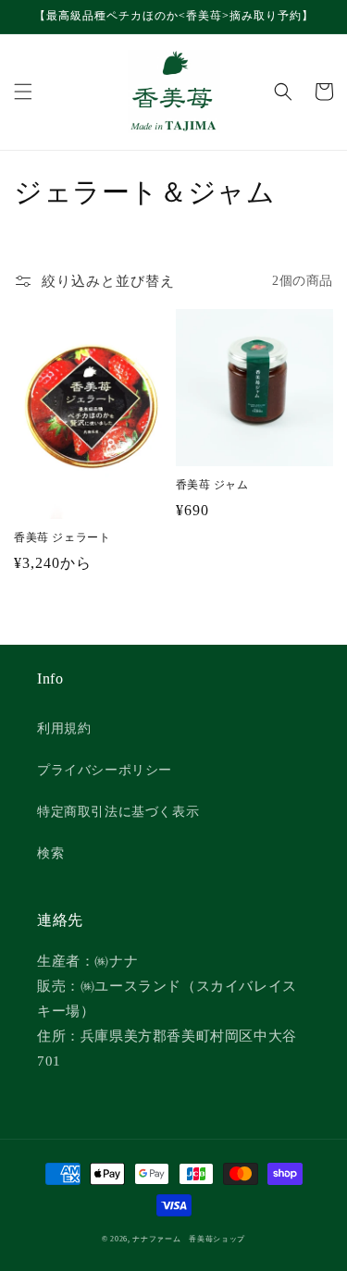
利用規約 (64, 728)
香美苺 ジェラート (62, 537)
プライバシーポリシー (104, 770)
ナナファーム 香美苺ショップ (188, 1239)
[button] (23, 91)
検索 (50, 853)
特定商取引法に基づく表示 (118, 812)
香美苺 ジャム (212, 484)
